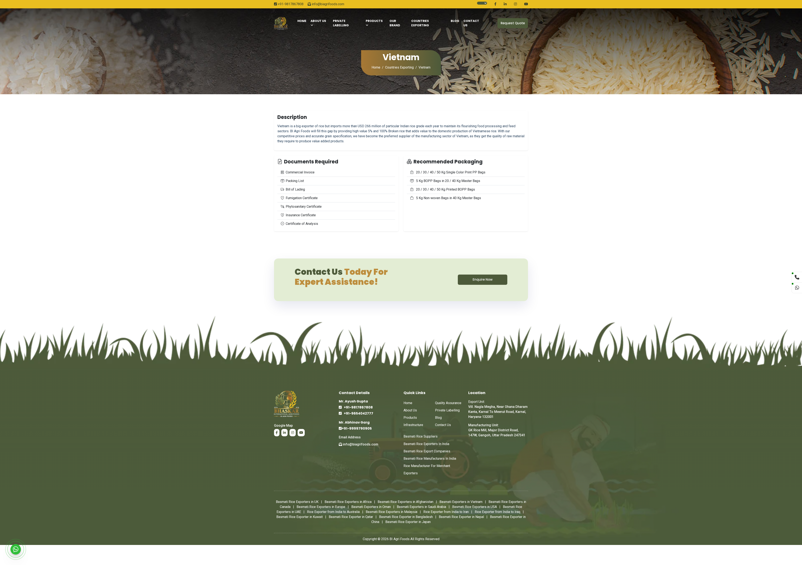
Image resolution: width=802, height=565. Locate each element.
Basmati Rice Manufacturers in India (430, 459)
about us (410, 410)
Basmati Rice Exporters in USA (474, 507)
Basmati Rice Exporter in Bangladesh (406, 517)
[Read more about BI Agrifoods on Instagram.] (515, 4)
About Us (318, 21)
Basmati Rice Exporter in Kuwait (299, 517)
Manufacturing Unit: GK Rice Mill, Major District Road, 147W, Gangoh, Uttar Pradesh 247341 (496, 430)
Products (374, 21)
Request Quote (513, 23)
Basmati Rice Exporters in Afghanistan (405, 502)
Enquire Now (482, 279)
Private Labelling (341, 23)
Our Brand (395, 23)
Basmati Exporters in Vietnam (460, 502)
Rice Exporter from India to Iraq (497, 512)
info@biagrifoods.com (327, 4)
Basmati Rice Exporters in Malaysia (391, 512)
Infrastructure (413, 425)
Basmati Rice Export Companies (427, 451)
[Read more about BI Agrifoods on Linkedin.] (505, 4)
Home (376, 67)
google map (283, 426)
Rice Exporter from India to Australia (333, 512)
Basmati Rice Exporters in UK (297, 502)
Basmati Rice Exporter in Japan (408, 522)
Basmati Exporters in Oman (371, 507)
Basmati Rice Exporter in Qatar (351, 517)
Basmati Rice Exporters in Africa (348, 502)
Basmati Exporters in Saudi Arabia (421, 507)
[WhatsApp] (15, 549)
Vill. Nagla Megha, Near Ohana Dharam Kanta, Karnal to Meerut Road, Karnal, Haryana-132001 (498, 412)
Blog (455, 21)
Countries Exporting (420, 23)
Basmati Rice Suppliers (421, 436)
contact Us (471, 23)
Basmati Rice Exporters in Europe (321, 507)
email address (350, 437)
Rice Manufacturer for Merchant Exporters (427, 469)
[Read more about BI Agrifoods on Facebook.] (495, 4)
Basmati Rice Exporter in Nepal (461, 517)
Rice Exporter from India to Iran (446, 512)
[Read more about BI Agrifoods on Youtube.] (526, 4)
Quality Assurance (448, 403)
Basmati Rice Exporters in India (426, 444)
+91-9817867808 (290, 4)
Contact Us (443, 425)
